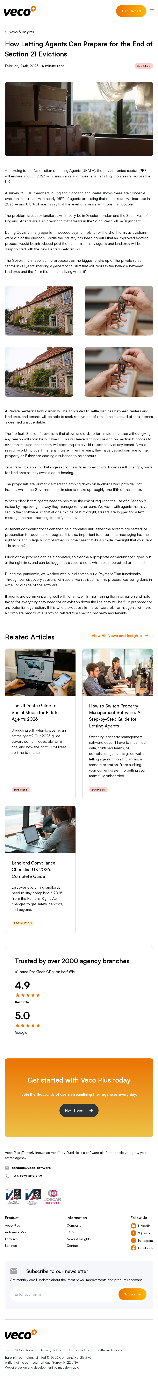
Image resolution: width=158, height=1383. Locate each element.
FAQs (71, 1232)
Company (74, 1225)
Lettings (11, 1245)
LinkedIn (144, 1225)
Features (11, 1239)
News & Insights (21, 31)
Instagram (145, 1240)
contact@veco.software (31, 1167)
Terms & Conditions (19, 1350)
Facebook (145, 1248)
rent (109, 198)
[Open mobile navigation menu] (152, 11)
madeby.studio (68, 1367)
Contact (73, 1245)
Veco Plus (12, 1225)
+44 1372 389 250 (27, 1176)
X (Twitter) (145, 1233)
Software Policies (109, 1350)
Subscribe (132, 1294)
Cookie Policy (79, 1350)
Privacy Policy (51, 1350)
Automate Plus (16, 1232)
